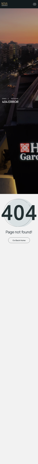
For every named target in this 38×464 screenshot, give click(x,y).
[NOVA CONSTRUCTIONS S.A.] (4, 4)
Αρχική (4, 99)
